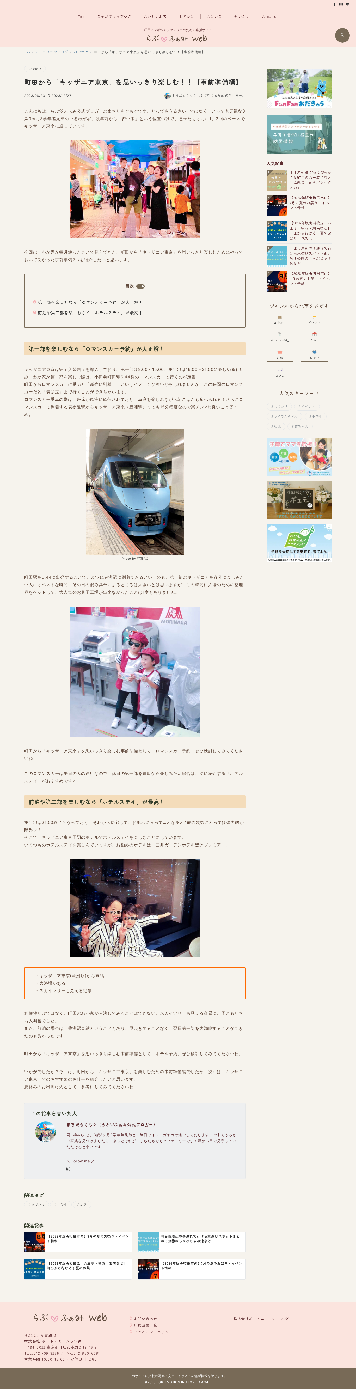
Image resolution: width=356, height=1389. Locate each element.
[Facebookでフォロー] (334, 4)
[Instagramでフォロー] (341, 4)
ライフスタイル (286, 416)
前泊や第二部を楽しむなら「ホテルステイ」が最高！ (90, 312)
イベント (308, 406)
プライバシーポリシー (153, 1332)
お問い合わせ (145, 1318)
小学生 (62, 1204)
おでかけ (35, 68)
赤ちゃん (301, 426)
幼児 (83, 1204)
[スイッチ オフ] (342, 35)
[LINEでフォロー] (348, 4)
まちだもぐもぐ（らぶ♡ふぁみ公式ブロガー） (209, 95)
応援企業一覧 (145, 1325)
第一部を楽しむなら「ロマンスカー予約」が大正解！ (90, 302)
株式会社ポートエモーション (259, 1318)
